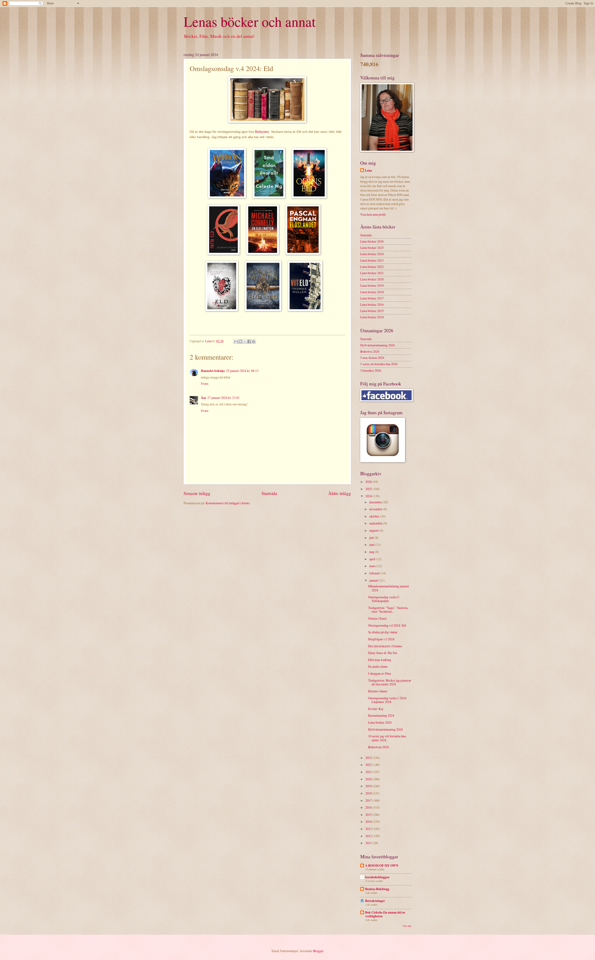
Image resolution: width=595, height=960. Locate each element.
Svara (204, 383)
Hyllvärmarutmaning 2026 (377, 345)
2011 (369, 843)
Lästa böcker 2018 (372, 292)
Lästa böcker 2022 (372, 266)
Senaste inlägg (197, 493)
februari (374, 573)
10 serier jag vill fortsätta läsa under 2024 (387, 738)
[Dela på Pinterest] (253, 341)
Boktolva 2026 (369, 351)
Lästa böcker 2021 (372, 273)
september (376, 523)
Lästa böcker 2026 (372, 241)
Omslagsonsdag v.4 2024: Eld (387, 625)
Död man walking (379, 659)
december (376, 502)
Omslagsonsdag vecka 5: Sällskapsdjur (384, 599)
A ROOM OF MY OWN (381, 865)
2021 (369, 772)
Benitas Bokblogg (377, 889)
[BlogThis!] (240, 341)
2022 (369, 764)
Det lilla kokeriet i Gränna (385, 646)
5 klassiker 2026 (370, 370)
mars (372, 566)
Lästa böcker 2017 (372, 298)
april (372, 559)
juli (371, 537)
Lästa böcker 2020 (372, 279)
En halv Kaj (375, 708)
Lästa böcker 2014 (372, 317)
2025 (369, 489)
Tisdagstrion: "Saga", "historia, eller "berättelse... (388, 609)
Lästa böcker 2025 (372, 247)
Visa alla (407, 925)
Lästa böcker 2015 (372, 311)
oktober (374, 516)
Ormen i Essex (377, 618)
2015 (369, 814)
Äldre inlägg (339, 493)
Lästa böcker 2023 (372, 260)
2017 (369, 800)
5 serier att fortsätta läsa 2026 (379, 364)
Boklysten (262, 131)
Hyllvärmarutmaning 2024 (385, 729)
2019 (369, 786)
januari (374, 580)
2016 (369, 807)
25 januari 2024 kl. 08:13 (242, 370)
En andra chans (377, 666)
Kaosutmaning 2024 (381, 715)
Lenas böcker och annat (250, 21)
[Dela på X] (244, 341)
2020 (369, 779)
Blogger (318, 951)
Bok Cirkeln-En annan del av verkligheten (385, 914)
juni (372, 544)
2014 (369, 821)
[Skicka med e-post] (236, 341)
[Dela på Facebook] (249, 341)
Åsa (203, 397)
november (376, 509)
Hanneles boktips (213, 370)
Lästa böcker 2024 (372, 254)
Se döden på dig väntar (382, 632)
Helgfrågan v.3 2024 (381, 639)
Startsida (269, 493)
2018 (369, 793)
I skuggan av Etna (379, 673)
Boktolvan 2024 (378, 747)
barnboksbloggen (377, 877)
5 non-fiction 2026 (372, 357)
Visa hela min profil (373, 214)
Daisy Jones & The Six (382, 653)
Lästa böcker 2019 (372, 285)
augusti (374, 530)
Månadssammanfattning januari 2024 (388, 588)
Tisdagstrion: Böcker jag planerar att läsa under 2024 (389, 682)
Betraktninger (375, 900)
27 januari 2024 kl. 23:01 (223, 397)
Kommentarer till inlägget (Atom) (228, 503)
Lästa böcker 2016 (372, 304)
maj (372, 552)
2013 (369, 829)
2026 (369, 481)
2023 (369, 757)
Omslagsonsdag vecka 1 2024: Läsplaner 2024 (387, 700)
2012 (369, 836)
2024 (369, 496)
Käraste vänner (377, 691)
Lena (368, 170)
